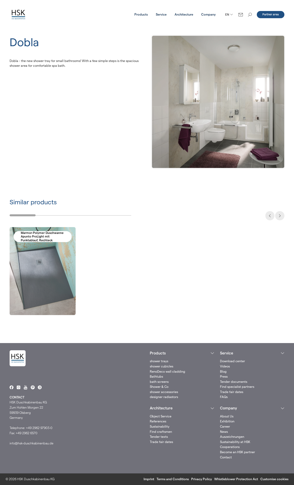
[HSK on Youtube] (25, 387)
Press (224, 376)
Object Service (160, 416)
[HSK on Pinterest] (33, 387)
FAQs (224, 397)
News (224, 431)
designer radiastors (164, 397)
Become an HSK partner (237, 452)
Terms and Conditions (173, 479)
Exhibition (227, 421)
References (158, 421)
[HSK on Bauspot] (40, 387)
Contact (226, 457)
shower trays (159, 361)
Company (208, 14)
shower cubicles (161, 366)
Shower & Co (159, 386)
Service (161, 14)
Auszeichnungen (232, 436)
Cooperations (230, 447)
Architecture (184, 14)
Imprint (149, 479)
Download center (232, 361)
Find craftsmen (161, 431)
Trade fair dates (231, 392)
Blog (223, 371)
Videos (225, 366)
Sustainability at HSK (235, 442)
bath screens (159, 381)
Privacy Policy (201, 479)
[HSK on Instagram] (18, 387)
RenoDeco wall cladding (167, 371)
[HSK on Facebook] (11, 387)
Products (141, 14)
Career (225, 426)
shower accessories (164, 392)
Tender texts (159, 436)
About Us (226, 416)
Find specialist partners (237, 386)
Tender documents (233, 381)
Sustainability (159, 426)
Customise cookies (274, 479)
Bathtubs (156, 376)
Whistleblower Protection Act (236, 479)
